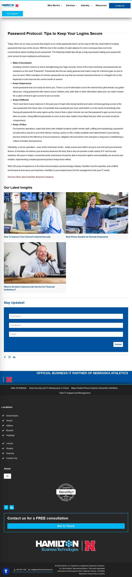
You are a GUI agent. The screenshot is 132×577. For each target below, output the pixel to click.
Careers (102, 574)
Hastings (10, 435)
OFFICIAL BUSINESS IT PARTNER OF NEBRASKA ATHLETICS (82, 373)
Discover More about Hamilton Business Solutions (31, 177)
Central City (11, 458)
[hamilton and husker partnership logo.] (66, 539)
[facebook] (5, 357)
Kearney (10, 453)
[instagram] (10, 357)
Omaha (9, 448)
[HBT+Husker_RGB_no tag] (10, 4)
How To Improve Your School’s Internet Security (27, 237)
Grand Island (12, 416)
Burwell (9, 430)
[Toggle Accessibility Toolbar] (6, 571)
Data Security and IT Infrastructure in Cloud (49, 388)
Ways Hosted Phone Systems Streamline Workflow (94, 388)
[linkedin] (14, 357)
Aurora (9, 420)
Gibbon (9, 425)
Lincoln (9, 443)
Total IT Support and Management (74, 393)
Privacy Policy (92, 574)
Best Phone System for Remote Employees (87, 237)
